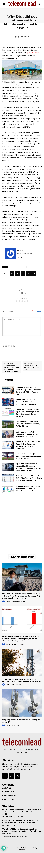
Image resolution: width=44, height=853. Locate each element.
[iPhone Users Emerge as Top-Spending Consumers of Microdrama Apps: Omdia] (8, 488)
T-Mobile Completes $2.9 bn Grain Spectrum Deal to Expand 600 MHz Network (28, 456)
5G (3, 825)
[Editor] (10, 253)
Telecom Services (9, 836)
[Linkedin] (17, 273)
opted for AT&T (32, 53)
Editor (20, 250)
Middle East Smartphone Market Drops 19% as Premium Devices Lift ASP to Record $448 (28, 390)
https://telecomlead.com (25, 253)
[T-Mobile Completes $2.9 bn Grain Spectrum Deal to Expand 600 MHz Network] (8, 456)
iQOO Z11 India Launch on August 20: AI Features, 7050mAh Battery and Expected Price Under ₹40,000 (28, 467)
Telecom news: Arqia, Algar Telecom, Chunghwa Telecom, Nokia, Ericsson (28, 423)
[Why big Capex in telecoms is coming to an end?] (22, 703)
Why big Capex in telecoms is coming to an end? (21, 721)
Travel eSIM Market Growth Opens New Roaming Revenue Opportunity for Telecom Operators (28, 412)
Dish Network (20, 267)
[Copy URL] (12, 273)
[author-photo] (3, 601)
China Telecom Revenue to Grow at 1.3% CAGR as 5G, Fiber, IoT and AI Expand (27, 401)
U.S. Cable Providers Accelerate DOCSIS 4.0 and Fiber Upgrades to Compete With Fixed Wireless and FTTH (21, 596)
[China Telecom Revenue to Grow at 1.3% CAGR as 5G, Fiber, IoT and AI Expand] (8, 402)
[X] (22, 257)
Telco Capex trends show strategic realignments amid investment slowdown (21, 680)
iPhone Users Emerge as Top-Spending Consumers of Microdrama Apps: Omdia (28, 488)
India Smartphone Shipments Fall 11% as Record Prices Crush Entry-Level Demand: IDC (29, 478)
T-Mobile (30, 267)
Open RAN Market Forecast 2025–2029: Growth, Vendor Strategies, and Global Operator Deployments (20, 638)
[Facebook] (18, 257)
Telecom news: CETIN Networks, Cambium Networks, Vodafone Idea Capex (28, 434)
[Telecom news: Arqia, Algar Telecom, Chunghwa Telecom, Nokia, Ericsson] (8, 424)
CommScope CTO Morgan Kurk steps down (31, 367)
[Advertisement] (22, 518)
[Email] (33, 273)
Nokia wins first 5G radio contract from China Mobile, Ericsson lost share (11, 368)
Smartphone (7, 817)
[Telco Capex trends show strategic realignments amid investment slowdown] (22, 662)
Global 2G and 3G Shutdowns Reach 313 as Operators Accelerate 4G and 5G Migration (28, 445)
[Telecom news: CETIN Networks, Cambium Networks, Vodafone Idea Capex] (8, 434)
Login (39, 311)
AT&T (11, 267)
